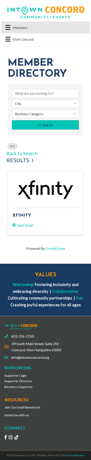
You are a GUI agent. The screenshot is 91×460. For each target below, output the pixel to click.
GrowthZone (55, 248)
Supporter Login (15, 375)
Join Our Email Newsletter (22, 407)
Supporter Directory (18, 381)
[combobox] (45, 104)
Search (47, 125)
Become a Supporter (18, 387)
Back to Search (22, 153)
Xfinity (21, 215)
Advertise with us (16, 415)
